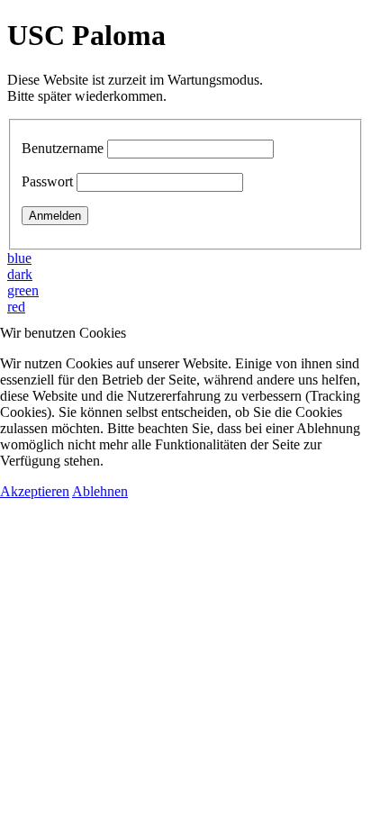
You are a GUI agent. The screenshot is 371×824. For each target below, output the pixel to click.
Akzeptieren (34, 491)
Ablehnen (100, 491)
